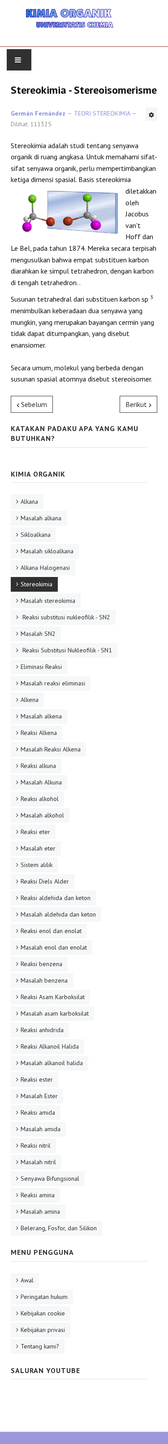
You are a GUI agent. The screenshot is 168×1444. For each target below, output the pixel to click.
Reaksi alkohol (40, 799)
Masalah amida (40, 1129)
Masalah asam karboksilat (55, 1013)
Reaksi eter (35, 832)
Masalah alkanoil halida (52, 1063)
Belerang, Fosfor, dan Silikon (59, 1228)
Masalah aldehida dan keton (58, 914)
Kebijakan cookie (43, 1313)
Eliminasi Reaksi (41, 667)
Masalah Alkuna (41, 782)
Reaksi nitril (36, 1145)
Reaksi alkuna (38, 766)
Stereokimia (36, 584)
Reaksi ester (37, 1079)
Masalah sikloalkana (47, 551)
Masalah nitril (38, 1162)
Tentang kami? (40, 1346)
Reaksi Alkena (39, 733)
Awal (27, 1280)
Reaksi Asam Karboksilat (53, 997)
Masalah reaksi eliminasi (53, 683)
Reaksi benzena (41, 964)
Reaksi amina (38, 1195)
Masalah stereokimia (48, 601)
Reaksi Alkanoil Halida (50, 1046)
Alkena (30, 700)
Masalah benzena (44, 980)
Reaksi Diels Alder (45, 881)
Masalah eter (38, 848)
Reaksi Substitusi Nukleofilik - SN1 (66, 650)
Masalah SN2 (38, 634)
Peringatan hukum (44, 1297)
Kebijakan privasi (43, 1330)
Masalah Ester (39, 1096)
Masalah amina (40, 1211)
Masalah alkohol (42, 815)
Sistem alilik (36, 865)
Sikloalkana (36, 535)
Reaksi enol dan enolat (51, 931)
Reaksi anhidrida (42, 1030)
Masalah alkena (41, 716)
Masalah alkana (41, 518)
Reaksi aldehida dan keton (55, 898)
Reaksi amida (38, 1112)
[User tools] (151, 114)
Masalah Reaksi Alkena (51, 749)
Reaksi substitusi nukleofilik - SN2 (65, 617)
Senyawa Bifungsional (50, 1178)
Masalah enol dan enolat (54, 947)
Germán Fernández (38, 113)
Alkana (29, 502)
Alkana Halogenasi (45, 568)
